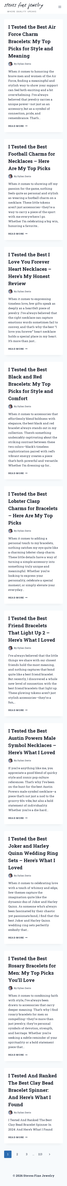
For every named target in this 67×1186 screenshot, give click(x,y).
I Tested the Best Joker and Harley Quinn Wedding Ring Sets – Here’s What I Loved (33, 853)
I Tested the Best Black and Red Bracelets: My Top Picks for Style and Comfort (30, 384)
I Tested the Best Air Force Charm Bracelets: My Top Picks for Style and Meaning (32, 41)
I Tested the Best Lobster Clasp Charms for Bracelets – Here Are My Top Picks (33, 508)
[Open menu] (60, 6)
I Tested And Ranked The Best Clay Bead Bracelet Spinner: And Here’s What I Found (32, 1090)
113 (40, 1154)
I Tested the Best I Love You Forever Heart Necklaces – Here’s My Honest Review (29, 269)
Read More (17, 125)
